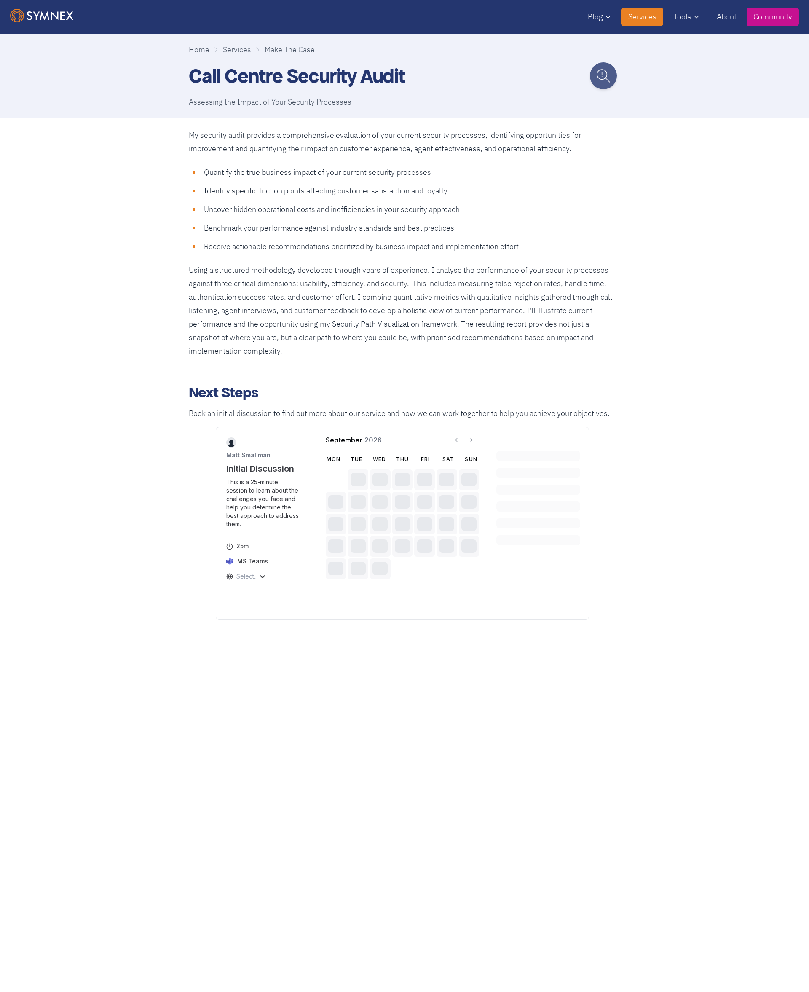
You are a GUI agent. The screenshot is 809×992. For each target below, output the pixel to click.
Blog (595, 16)
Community (772, 16)
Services (642, 16)
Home (199, 49)
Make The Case (290, 49)
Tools (682, 16)
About (727, 16)
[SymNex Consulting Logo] (41, 16)
